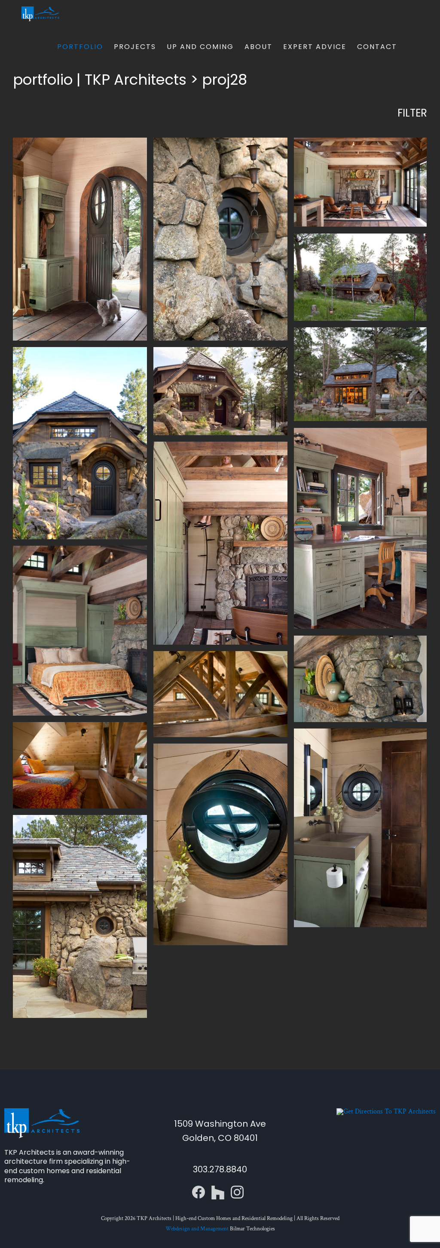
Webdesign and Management (197, 1229)
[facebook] (198, 1188)
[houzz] (217, 1188)
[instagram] (237, 1188)
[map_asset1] (386, 1111)
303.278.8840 (220, 1169)
